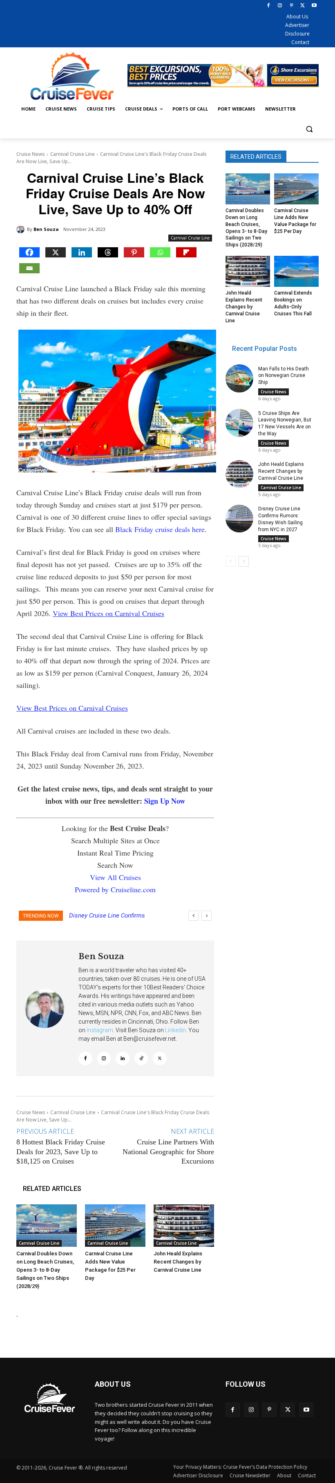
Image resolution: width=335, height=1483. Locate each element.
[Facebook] (268, 6)
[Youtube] (314, 6)
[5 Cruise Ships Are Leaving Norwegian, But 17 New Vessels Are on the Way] (239, 423)
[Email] (29, 268)
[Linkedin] (81, 252)
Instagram (100, 1030)
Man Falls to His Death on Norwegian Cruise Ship (283, 376)
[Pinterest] (291, 6)
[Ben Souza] (21, 229)
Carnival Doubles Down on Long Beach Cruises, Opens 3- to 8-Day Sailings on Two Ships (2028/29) (45, 1269)
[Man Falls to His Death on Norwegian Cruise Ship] (239, 378)
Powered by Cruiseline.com (115, 889)
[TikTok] (141, 1059)
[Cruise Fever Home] (71, 75)
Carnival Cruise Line (72, 154)
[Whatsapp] (160, 252)
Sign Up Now (164, 801)
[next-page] (244, 561)
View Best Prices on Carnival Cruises (108, 613)
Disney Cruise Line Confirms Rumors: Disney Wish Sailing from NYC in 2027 (280, 519)
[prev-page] (231, 561)
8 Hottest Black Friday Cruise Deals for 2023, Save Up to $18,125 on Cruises (60, 1151)
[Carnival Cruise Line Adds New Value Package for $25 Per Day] (115, 1225)
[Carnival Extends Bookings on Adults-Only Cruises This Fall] (296, 271)
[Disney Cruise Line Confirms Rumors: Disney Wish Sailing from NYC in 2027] (239, 518)
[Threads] (108, 252)
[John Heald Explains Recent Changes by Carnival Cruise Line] (184, 1225)
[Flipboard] (186, 252)
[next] (206, 916)
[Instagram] (280, 6)
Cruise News (30, 154)
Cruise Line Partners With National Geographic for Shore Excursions (168, 1151)
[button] (309, 128)
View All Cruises (115, 877)
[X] (302, 6)
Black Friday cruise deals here (160, 529)
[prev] (193, 916)
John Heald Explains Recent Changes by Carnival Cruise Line (178, 1261)
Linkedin (175, 1030)
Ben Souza (46, 229)
